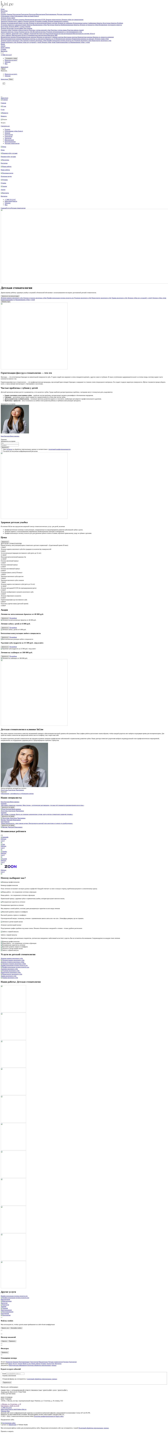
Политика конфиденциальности (44, 1416)
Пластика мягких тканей (75, 30)
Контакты (58, 1363)
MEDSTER (12, 1425)
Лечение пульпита (18, 19)
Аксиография (18, 28)
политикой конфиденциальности (59, 449)
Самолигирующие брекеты (23, 25)
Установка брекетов (7, 25)
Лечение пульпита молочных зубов (35, 40)
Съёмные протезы (58, 37)
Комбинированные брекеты (70, 25)
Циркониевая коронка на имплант (83, 39)
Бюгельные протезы (71, 37)
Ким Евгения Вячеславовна (10, 436)
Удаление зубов (6, 30)
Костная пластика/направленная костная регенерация (54, 33)
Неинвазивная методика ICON (35, 19)
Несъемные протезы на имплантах (33, 39)
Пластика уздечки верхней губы (40, 30)
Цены (10, 1363)
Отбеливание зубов (7, 16)
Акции (20, 1363)
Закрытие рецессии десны (9, 32)
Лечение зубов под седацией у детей (29, 42)
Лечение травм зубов (102, 39)
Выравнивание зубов (40, 25)
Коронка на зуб (50, 39)
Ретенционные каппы (80, 23)
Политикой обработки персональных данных (94, 1428)
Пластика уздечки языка (59, 30)
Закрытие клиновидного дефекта (12, 21)
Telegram (7, 203)
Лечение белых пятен (8, 18)
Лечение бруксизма (7, 28)
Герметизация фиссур (63, 42)
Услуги (8, 208)
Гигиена (4, 14)
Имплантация (40, 14)
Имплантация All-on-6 (19, 35)
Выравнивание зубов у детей (80, 42)
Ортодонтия (16, 14)
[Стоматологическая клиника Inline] (7, 7)
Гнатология (25, 14)
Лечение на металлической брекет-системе (43, 23)
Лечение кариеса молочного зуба (12, 40)
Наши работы (35, 1363)
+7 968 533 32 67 (10, 199)
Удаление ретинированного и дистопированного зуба (64, 32)
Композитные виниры (85, 37)
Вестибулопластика (39, 32)
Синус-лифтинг (6, 35)
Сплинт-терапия (24, 26)
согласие (9, 449)
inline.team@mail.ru (11, 201)
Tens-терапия (27, 28)
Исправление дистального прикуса (110, 25)
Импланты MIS (52, 35)
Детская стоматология (64, 14)
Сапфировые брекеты (95, 23)
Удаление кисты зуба (25, 32)
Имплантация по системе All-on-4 (83, 33)
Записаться (5, 447)
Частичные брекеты (54, 25)
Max (6, 205)
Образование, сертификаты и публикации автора (17, 793)
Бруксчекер (5, 26)
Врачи (25, 1363)
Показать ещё (6, 301)
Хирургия (32, 14)
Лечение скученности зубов (89, 25)
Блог (53, 1363)
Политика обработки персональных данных (41, 1365)
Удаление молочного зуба (82, 40)
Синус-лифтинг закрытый (10, 33)
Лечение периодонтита (53, 19)
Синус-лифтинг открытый (28, 33)
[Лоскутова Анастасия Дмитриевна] (24, 786)
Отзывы (43, 1363)
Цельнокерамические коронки (26, 37)
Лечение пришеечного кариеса (58, 21)
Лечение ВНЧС (14, 26)
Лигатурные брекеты (109, 23)
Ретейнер (120, 23)
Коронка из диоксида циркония (103, 37)
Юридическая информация (18, 1365)
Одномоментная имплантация (37, 35)
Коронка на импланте (44, 37)
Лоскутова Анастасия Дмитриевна (12, 790)
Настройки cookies (16, 1328)
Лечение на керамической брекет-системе (15, 23)
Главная (3, 208)
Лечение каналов (29, 21)
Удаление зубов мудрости (20, 30)
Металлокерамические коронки (11, 39)
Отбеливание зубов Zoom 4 (14, 131)
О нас (29, 1363)
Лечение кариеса (6, 19)
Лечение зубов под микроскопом (72, 19)
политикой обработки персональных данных (42, 1379)
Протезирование (51, 14)
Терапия (9, 14)
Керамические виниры (8, 37)
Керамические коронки (64, 39)
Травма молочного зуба (9, 42)
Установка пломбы (41, 21)
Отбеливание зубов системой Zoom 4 (26, 16)
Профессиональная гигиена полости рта (60, 40)
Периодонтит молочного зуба (101, 40)
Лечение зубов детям (48, 42)
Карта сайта (59, 1416)
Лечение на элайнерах (65, 23)
